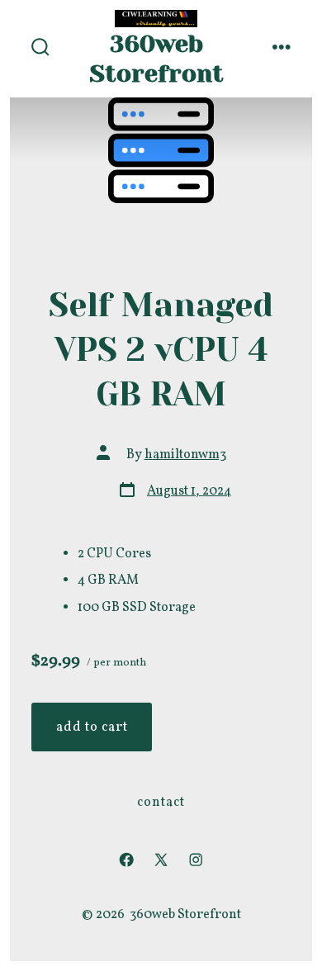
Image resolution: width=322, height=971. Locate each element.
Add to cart (92, 727)
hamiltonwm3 (185, 455)
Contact (161, 802)
